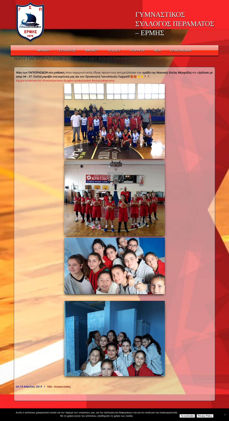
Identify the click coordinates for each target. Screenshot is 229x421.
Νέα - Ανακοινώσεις (59, 386)
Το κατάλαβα (187, 416)
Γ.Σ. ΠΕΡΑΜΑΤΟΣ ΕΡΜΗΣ (30, 22)
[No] (224, 414)
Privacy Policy (205, 416)
